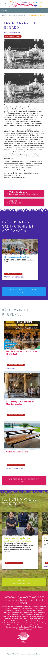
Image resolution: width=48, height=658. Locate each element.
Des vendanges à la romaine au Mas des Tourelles (20, 403)
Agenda (20, 15)
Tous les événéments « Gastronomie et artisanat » (24, 291)
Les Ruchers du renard (36, 15)
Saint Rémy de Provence (15, 277)
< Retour (4, 10)
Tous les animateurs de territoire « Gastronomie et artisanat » (24, 582)
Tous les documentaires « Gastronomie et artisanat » (24, 480)
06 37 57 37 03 (15, 202)
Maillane (11, 368)
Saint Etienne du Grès (16, 468)
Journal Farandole (8, 15)
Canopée (38, 654)
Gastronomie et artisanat (12, 36)
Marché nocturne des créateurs (17, 257)
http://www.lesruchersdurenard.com (23, 193)
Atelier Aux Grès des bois (17, 452)
